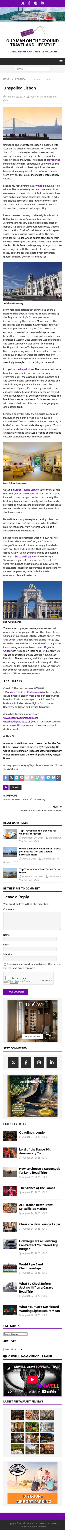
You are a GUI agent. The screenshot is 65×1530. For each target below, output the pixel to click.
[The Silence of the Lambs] (10, 1191)
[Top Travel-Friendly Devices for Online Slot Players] (10, 834)
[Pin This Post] (21, 778)
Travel (15, 787)
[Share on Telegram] (48, 778)
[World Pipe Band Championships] (10, 1267)
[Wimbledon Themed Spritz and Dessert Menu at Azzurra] (32, 1427)
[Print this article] (32, 778)
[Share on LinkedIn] (16, 778)
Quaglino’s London (32, 1132)
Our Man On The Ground (43, 96)
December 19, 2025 (32, 876)
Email (6, 944)
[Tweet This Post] (11, 778)
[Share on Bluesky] (53, 778)
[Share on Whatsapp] (37, 778)
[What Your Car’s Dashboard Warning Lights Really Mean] (10, 1310)
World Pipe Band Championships (31, 1266)
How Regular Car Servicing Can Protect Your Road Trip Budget (38, 1245)
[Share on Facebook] (6, 778)
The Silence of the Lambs (37, 1188)
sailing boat (17, 313)
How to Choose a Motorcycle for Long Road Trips (39, 1170)
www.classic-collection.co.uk (26, 692)
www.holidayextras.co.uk (16, 721)
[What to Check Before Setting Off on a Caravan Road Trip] (10, 1287)
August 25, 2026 (31, 1177)
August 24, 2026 (31, 1213)
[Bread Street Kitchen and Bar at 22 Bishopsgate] (17, 1438)
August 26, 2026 (31, 1157)
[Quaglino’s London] (10, 1136)
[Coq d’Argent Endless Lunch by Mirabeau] (17, 1449)
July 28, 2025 (29, 858)
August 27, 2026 (31, 1137)
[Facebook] (29, 3)
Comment (8, 909)
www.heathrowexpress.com (18, 718)
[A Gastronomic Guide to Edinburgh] (32, 1449)
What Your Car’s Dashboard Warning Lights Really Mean (39, 1308)
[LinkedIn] (42, 3)
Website (7, 954)
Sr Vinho (37, 185)
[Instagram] (36, 3)
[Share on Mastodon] (43, 778)
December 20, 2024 (32, 837)
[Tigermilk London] (47, 1449)
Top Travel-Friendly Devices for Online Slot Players (37, 832)
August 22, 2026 (31, 1296)
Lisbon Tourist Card (25, 489)
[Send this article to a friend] (27, 778)
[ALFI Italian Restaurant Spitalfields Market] (10, 1208)
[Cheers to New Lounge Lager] (10, 1227)
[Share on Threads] (58, 778)
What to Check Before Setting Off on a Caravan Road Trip (37, 1287)
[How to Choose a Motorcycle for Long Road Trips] (10, 1172)
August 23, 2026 (31, 1253)
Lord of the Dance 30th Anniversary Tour (35, 1151)
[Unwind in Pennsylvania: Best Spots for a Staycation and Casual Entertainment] (10, 852)
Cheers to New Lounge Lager (39, 1224)
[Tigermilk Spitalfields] (32, 1438)
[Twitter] (23, 3)
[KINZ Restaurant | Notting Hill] (17, 1427)
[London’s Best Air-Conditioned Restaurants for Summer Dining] (47, 1427)
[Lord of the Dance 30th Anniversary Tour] (10, 1153)
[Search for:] (32, 69)
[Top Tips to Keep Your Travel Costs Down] (10, 873)
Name (6, 935)
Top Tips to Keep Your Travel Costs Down (39, 871)
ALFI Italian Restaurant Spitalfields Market (36, 1206)
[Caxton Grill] (47, 1415)
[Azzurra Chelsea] (47, 1438)
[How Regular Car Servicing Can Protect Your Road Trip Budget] (10, 1244)
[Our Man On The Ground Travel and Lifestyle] (32, 19)
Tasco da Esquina (24, 556)
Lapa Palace (27, 369)
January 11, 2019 (15, 96)
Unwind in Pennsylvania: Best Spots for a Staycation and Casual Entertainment (40, 851)
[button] (60, 61)
